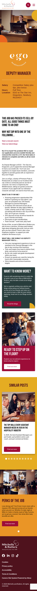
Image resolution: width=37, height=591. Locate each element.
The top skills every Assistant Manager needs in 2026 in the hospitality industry (16, 428)
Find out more (12, 366)
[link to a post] (18, 407)
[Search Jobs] (28, 5)
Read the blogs (12, 304)
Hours (5, 90)
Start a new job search (10, 141)
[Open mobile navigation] (34, 5)
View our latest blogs (10, 144)
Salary (5, 85)
